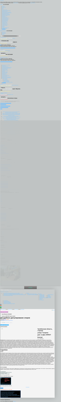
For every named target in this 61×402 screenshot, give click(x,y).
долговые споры (4, 73)
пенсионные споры (5, 70)
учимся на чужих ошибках (33, 294)
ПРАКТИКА (22, 309)
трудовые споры (4, 76)
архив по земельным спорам (8, 82)
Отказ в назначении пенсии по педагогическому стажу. (11, 111)
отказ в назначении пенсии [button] (5, 103)
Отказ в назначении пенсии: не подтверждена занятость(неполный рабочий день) (11, 120)
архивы (49, 296)
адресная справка (6, 80)
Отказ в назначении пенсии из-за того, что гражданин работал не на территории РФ (11, 119)
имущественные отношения (6, 77)
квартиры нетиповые (43, 297)
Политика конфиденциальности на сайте (12, 293)
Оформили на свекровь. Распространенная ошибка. (9, 394)
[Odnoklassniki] (27, 305)
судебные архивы (4, 78)
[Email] (27, 308)
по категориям (6, 301)
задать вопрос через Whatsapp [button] (6, 61)
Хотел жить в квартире (4, 396)
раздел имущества (5, 68)
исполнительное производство (6, 67)
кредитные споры (4, 72)
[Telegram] (27, 306)
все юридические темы (3, 57)
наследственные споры (5, 75)
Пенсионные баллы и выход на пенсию (11, 112)
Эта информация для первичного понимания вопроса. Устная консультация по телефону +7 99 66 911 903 (6, 372)
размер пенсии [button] (3, 104)
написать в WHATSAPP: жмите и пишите (6, 376)
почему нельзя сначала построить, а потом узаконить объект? (10, 395)
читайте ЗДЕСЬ (15, 2)
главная (27, 293)
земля (40, 299)
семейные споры (4, 69)
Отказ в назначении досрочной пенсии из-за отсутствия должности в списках (11, 115)
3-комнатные (41, 294)
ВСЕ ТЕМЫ (16, 309)
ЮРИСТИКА (10, 309)
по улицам (5, 79)
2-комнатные (41, 295)
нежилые (41, 298)
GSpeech (14, 401)
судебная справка (6, 81)
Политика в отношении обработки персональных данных (15, 294)
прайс (49, 295)
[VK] (27, 304)
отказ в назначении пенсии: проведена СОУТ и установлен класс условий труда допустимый (11, 117)
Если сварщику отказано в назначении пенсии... (11, 116)
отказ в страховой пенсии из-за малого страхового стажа (11, 113)
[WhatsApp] (27, 307)
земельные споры (5, 71)
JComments (27, 387)
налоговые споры (4, 74)
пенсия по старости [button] (4, 107)
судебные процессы (5, 66)
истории (49, 297)
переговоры (4, 65)
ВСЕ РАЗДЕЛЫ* (2, 309)
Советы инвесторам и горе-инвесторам (7, 393)
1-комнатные (41, 296)
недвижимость (50, 294)
